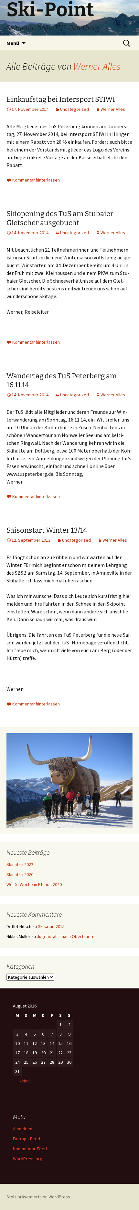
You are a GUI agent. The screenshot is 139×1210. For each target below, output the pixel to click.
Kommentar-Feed (30, 1149)
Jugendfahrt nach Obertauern (65, 936)
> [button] (124, 779)
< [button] (14, 779)
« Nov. (25, 1081)
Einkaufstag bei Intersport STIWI (60, 99)
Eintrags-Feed (26, 1139)
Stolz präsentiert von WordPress (38, 1197)
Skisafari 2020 (19, 874)
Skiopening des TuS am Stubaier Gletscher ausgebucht (59, 218)
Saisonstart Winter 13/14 (46, 530)
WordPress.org (27, 1159)
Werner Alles (97, 66)
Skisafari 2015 (51, 926)
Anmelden (22, 1129)
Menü (12, 43)
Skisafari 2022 (19, 864)
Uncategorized (74, 109)
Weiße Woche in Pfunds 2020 (34, 884)
